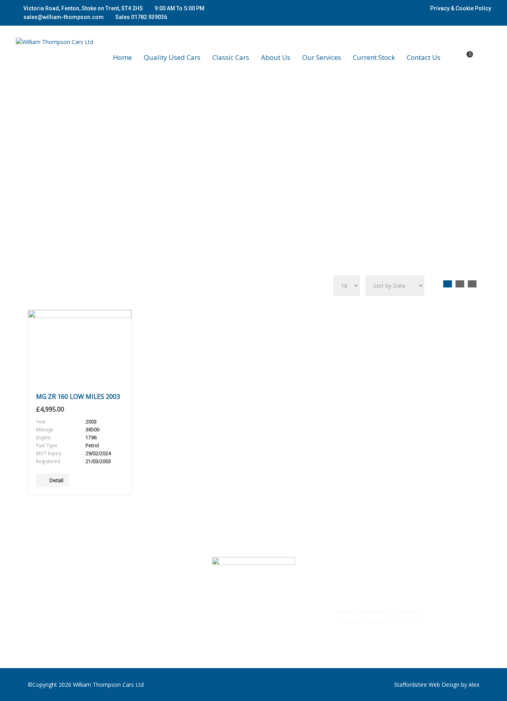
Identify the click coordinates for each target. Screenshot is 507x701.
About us (275, 57)
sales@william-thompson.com (63, 17)
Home (122, 57)
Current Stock (374, 57)
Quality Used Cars (172, 57)
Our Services (321, 57)
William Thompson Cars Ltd (108, 684)
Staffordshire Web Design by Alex (436, 684)
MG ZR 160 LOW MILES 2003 (78, 396)
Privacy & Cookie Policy (460, 8)
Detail (56, 480)
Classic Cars (230, 57)
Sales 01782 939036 (140, 17)
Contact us (423, 57)
